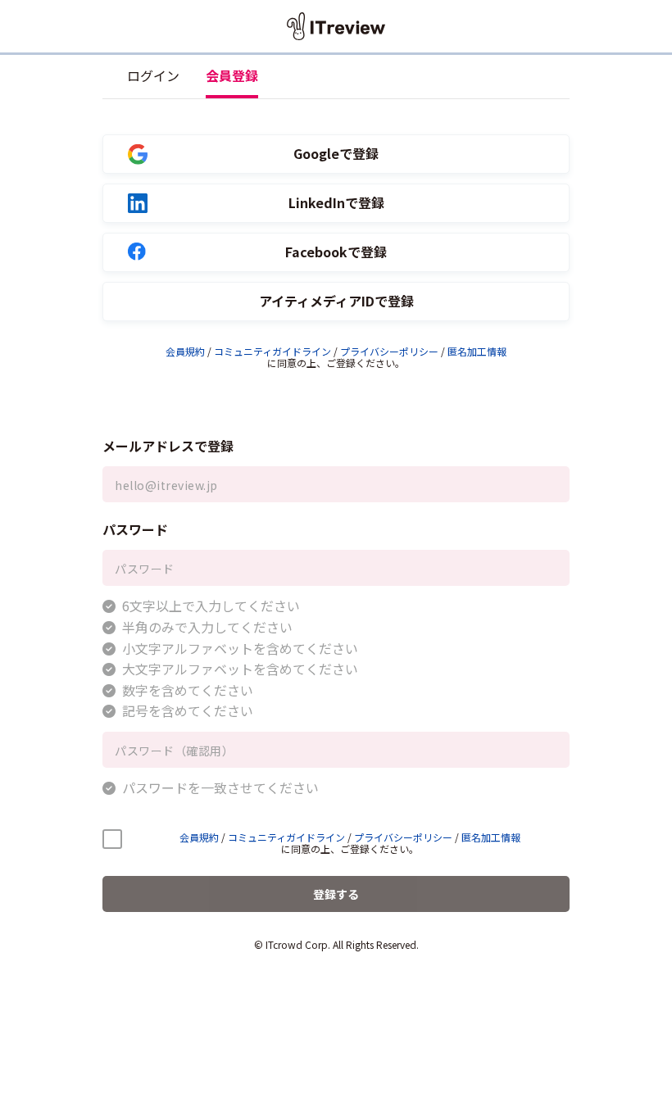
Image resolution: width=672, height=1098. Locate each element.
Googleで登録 (336, 153)
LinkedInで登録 (336, 203)
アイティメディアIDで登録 (336, 301)
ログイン (153, 75)
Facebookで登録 (336, 252)
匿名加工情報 (476, 351)
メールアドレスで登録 (168, 446)
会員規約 (185, 351)
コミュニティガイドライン (272, 351)
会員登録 (232, 75)
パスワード (135, 529)
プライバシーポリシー (389, 351)
